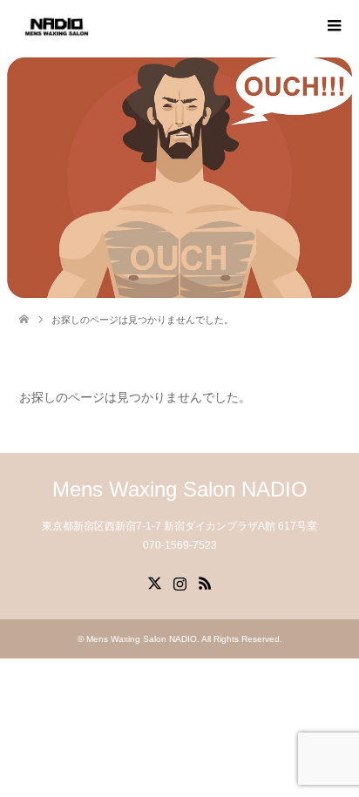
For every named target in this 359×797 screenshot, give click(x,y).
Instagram (179, 581)
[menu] (333, 26)
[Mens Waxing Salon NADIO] (56, 25)
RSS (204, 581)
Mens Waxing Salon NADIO (180, 489)
